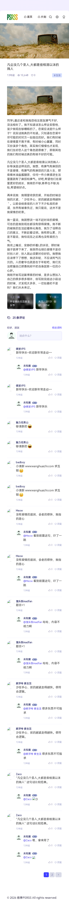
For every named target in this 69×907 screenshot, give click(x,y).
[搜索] (50, 17)
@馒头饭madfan (32, 622)
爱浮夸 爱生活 (23, 683)
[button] (63, 17)
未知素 (27, 365)
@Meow (28, 535)
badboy (20, 462)
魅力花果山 (22, 422)
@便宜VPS (29, 369)
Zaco (19, 774)
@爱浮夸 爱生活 (32, 708)
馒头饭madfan (24, 601)
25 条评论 (19, 317)
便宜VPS (20, 348)
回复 (59, 357)
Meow (19, 510)
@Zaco (27, 799)
